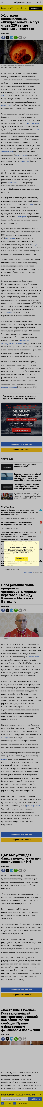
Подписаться (21, 560)
